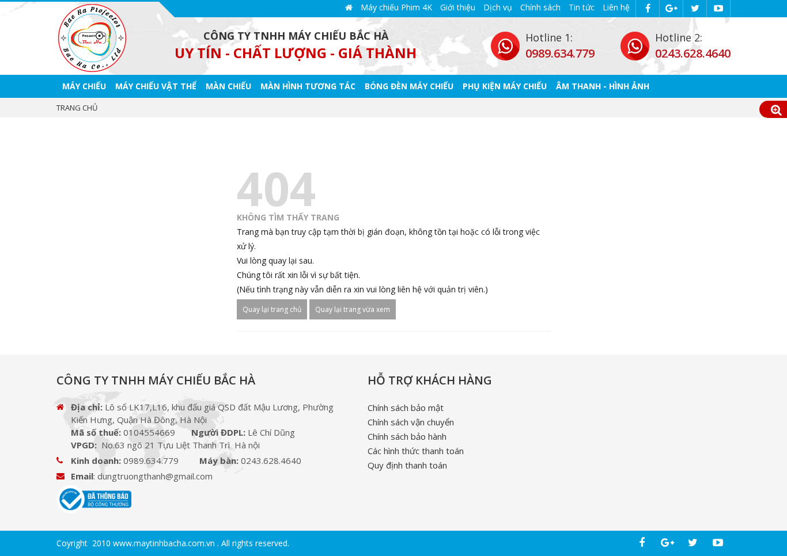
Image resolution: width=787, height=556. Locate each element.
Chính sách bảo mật (406, 407)
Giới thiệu (457, 7)
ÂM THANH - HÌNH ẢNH (602, 86)
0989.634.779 (560, 53)
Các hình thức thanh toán (416, 450)
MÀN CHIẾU (228, 86)
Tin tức (582, 7)
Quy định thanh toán (407, 465)
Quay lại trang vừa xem (352, 309)
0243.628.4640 (693, 53)
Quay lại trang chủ (272, 309)
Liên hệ (616, 7)
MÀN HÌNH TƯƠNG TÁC (307, 86)
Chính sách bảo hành (407, 436)
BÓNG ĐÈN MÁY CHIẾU (409, 86)
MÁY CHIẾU (84, 86)
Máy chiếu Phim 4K (396, 7)
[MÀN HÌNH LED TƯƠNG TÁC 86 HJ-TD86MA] (92, 38)
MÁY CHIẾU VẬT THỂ (155, 86)
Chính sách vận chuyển (411, 422)
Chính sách (540, 7)
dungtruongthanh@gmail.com (155, 476)
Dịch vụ (497, 7)
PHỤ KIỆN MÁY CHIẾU (505, 86)
